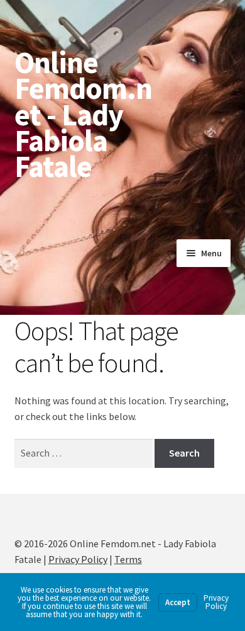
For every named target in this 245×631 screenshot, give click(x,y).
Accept (177, 602)
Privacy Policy (77, 559)
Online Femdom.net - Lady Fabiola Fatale (83, 114)
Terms (128, 559)
